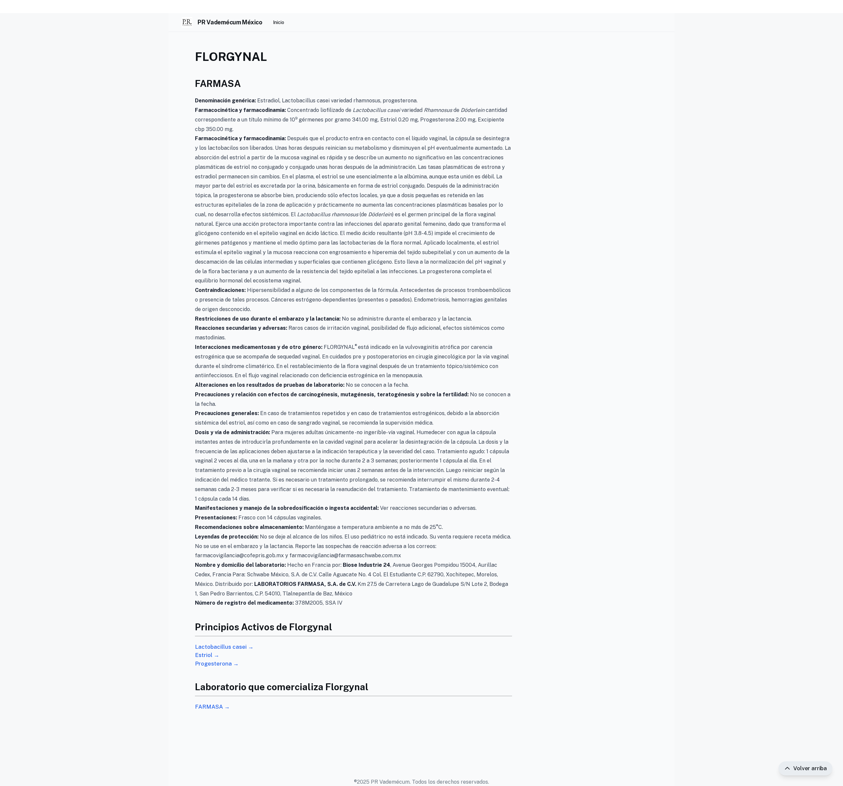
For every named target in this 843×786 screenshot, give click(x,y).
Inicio (278, 22)
